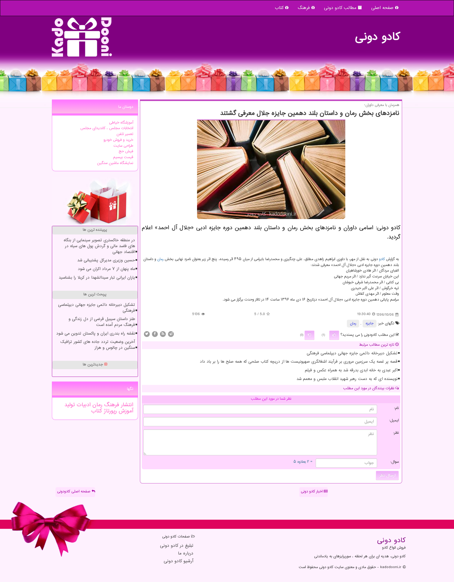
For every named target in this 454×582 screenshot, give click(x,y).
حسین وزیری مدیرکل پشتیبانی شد (106, 260)
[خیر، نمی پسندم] (309, 335)
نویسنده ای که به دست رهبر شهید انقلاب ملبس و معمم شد (346, 379)
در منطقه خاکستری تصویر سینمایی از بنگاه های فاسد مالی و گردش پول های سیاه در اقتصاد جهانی (99, 246)
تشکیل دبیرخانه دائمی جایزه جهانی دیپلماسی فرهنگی (352, 353)
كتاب (96, 411)
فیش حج (126, 151)
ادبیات (82, 405)
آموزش (125, 411)
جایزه (369, 323)
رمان (160, 259)
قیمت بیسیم (123, 157)
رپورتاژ (109, 411)
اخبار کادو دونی (312, 491)
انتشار (126, 405)
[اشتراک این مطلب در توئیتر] (146, 334)
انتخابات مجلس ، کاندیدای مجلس (106, 128)
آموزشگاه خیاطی (121, 123)
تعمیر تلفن (124, 134)
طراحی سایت (123, 146)
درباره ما (185, 553)
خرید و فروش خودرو (118, 140)
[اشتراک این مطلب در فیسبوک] (154, 334)
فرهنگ (304, 8)
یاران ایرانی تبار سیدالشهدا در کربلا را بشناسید (97, 277)
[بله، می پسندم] (334, 335)
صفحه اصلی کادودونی (74, 491)
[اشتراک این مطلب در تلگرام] (170, 334)
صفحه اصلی (383, 8)
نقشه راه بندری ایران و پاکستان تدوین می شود (95, 333)
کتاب (280, 8)
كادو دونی (377, 33)
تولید (69, 405)
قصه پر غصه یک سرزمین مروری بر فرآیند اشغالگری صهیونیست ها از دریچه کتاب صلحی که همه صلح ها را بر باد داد (298, 361)
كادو (382, 259)
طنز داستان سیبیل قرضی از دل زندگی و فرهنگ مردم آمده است (102, 322)
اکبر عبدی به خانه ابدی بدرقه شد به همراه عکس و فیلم (351, 370)
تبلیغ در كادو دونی (176, 546)
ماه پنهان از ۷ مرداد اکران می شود (106, 269)
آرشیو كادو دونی (178, 561)
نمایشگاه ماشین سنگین (115, 163)
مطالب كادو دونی (341, 8)
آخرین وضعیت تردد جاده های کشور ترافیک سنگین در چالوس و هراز (97, 345)
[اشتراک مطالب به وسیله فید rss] (162, 334)
